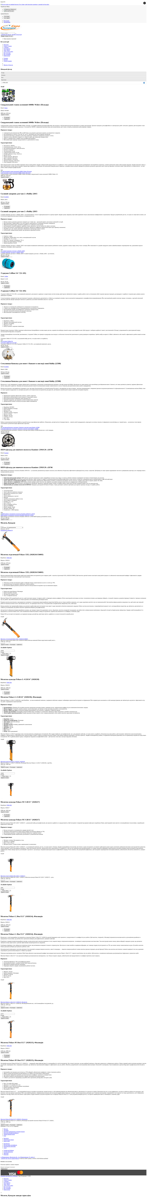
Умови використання (9, 1134)
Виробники (7, 1143)
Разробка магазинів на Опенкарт (9, 1176)
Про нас (6, 1129)
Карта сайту (7, 1141)
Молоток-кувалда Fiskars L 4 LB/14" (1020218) (13, 761)
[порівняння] (4, 643)
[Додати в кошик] (1, 643)
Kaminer (6, 453)
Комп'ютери (7, 55)
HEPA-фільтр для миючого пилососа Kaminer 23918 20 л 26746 (17, 515)
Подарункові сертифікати (10, 1145)
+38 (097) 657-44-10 (6, 34)
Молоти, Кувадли (8, 65)
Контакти (6, 1138)
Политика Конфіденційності (11, 1133)
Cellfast (6, 276)
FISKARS (5, 82)
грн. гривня (6, 18)
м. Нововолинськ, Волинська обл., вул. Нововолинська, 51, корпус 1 (18, 1157)
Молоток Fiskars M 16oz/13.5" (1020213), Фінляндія (14, 1119)
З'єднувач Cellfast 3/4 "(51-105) (9, 342)
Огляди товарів (8, 61)
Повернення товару (9, 1139)
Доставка (6, 1130)
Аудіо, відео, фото (8, 51)
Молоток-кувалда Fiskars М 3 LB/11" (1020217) (13, 876)
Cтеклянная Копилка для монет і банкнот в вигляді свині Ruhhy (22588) (19, 428)
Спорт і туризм (8, 46)
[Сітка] (2, 526)
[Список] (1, 526)
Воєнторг (6, 44)
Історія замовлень (8, 1151)
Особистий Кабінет (9, 1150)
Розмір (2, 652)
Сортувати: (4, 527)
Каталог (6, 59)
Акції (5, 1147)
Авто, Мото (7, 50)
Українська (13, 9)
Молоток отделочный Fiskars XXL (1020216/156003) (14, 639)
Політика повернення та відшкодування (14, 1131)
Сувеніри (6, 47)
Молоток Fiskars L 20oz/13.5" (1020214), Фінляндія (14, 1002)
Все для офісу (7, 54)
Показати (3, 529)
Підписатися (4, 1168)
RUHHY (6, 197)
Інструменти (7, 48)
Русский (11, 11)
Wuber (6, 108)
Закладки (6, 1153)
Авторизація (7, 22)
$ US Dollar (6, 16)
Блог (5, 1135)
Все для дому (7, 53)
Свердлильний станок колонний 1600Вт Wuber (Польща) (16, 172)
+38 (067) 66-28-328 (16, 34)
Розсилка (6, 1154)
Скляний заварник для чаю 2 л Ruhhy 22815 (12, 252)
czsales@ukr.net (15, 1158)
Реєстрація (6, 20)
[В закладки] (2, 643)
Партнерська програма (10, 1146)
